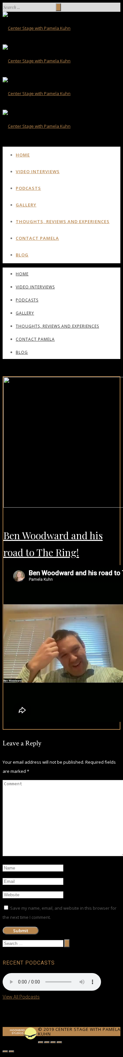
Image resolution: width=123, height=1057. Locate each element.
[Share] (47, 1042)
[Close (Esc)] (40, 1042)
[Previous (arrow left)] (5, 1051)
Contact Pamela (37, 238)
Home (23, 155)
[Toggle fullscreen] (53, 1042)
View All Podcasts (21, 997)
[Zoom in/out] (59, 1042)
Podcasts (28, 188)
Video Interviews (38, 171)
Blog (22, 255)
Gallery (26, 205)
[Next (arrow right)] (11, 1051)
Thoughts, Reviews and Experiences (63, 221)
